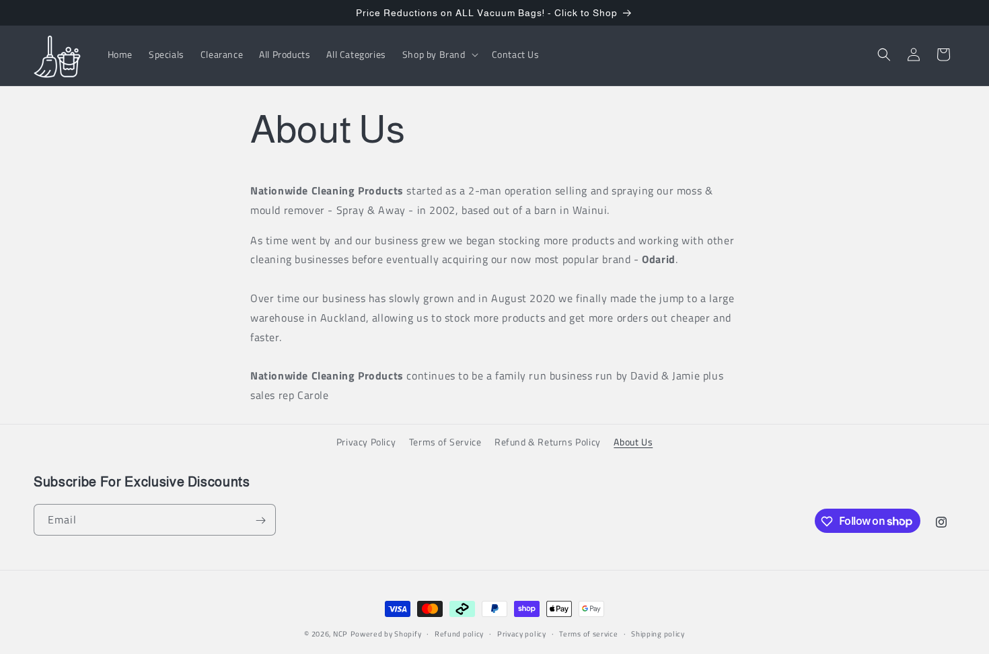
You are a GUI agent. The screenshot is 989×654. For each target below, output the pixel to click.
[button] (439, 54)
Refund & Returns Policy (547, 442)
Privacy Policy (366, 442)
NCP (340, 633)
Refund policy (459, 633)
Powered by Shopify (386, 633)
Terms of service (588, 633)
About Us (633, 442)
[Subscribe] (260, 520)
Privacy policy (521, 633)
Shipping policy (658, 633)
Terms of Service (445, 442)
